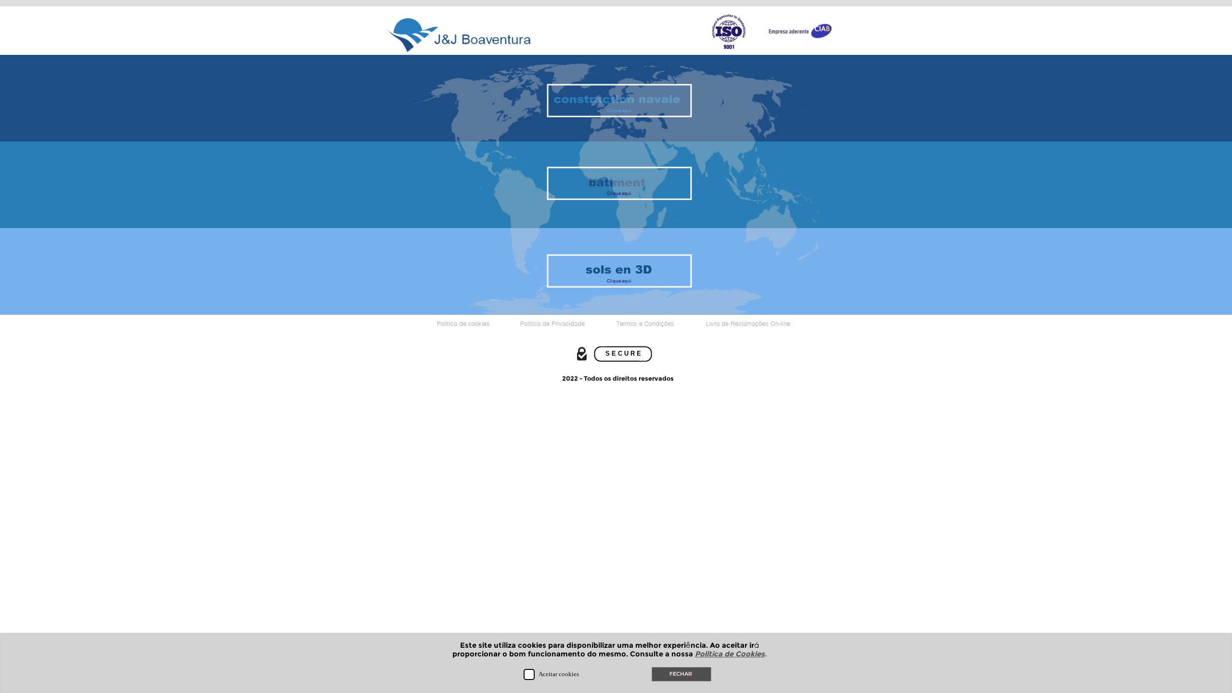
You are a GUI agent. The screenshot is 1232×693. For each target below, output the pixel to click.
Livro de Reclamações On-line (748, 323)
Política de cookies (463, 323)
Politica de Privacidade (552, 323)
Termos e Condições (645, 323)
